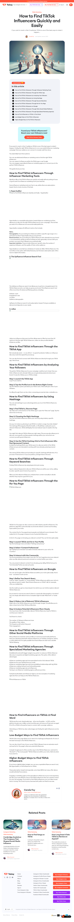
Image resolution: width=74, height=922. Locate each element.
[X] (4, 877)
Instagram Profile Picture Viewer (42, 876)
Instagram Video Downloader (41, 874)
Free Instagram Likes (23, 890)
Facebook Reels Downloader (41, 894)
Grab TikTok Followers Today (34, 137)
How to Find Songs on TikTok (36, 835)
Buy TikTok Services (35, 4)
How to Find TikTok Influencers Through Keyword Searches (31, 101)
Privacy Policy (14, 915)
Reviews (19, 885)
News (18, 883)
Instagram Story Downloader (41, 881)
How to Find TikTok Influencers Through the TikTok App (30, 92)
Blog (18, 881)
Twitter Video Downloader (40, 885)
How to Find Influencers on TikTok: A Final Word (28, 114)
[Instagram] (10, 877)
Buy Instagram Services (19, 4)
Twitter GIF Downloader (39, 887)
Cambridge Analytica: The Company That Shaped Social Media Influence (12, 840)
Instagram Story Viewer (39, 883)
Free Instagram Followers (24, 892)
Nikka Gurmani (10, 857)
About (19, 878)
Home (19, 874)
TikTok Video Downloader (40, 890)
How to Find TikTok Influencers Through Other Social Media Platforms (33, 109)
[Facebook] (7, 877)
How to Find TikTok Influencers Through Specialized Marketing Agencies (34, 111)
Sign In (19, 887)
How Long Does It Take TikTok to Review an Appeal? (61, 836)
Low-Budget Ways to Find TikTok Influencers (27, 117)
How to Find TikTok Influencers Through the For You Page (30, 103)
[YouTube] (12, 877)
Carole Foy (31, 36)
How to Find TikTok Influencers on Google (26, 106)
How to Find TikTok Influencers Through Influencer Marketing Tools (33, 90)
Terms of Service (6, 915)
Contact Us (21, 915)
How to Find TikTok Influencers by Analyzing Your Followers (31, 95)
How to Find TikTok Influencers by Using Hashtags (28, 98)
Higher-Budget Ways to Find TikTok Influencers (27, 119)
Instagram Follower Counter (40, 878)
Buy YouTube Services (50, 4)
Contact (19, 876)
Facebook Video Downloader (41, 892)
